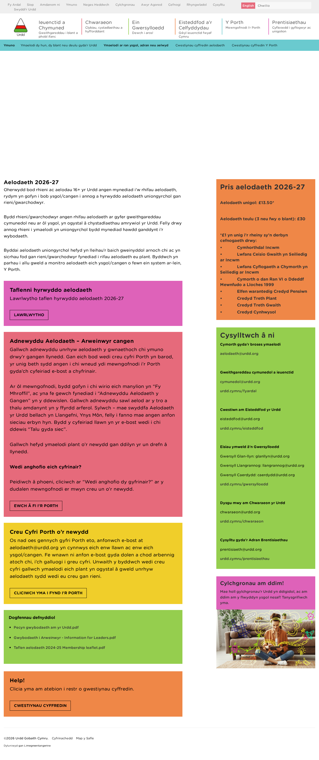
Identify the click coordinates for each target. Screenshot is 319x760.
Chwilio (264, 5)
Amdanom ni (50, 4)
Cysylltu (219, 4)
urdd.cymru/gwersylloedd (244, 484)
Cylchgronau (125, 4)
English (248, 5)
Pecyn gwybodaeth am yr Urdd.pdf (46, 627)
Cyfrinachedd (62, 738)
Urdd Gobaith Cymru (20, 27)
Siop (30, 4)
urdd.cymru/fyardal (238, 391)
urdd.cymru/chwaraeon (241, 521)
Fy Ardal (14, 4)
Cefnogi (174, 4)
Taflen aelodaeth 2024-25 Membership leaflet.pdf (59, 648)
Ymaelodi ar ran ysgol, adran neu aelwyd (136, 45)
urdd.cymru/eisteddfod (241, 428)
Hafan (8, 58)
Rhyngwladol (197, 4)
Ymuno (71, 4)
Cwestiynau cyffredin (40, 705)
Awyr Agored (151, 4)
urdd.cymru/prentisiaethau (244, 559)
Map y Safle (85, 738)
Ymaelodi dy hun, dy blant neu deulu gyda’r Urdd (59, 45)
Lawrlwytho (29, 315)
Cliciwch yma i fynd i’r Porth (48, 593)
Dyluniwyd (11, 745)
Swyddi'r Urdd (25, 9)
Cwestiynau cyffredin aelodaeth (200, 45)
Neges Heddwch (96, 4)
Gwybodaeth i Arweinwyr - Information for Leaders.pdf (65, 638)
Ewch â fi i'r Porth (36, 506)
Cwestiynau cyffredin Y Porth (254, 45)
